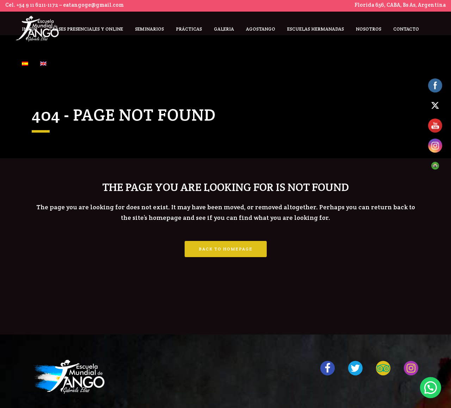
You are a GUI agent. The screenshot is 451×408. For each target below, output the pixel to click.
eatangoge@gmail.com (93, 4)
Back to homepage (226, 248)
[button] (430, 387)
